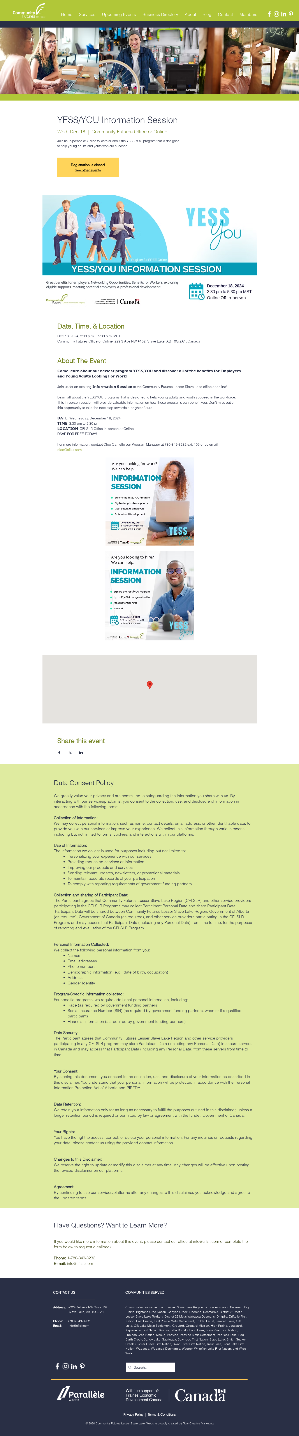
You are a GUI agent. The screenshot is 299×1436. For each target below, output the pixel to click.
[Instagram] (276, 13)
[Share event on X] (70, 752)
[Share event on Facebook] (59, 752)
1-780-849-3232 (81, 1257)
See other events (88, 170)
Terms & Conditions (162, 1414)
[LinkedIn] (283, 13)
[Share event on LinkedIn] (81, 752)
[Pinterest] (290, 13)
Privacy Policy (133, 1414)
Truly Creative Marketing (198, 1423)
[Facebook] (269, 13)
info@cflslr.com (206, 1241)
